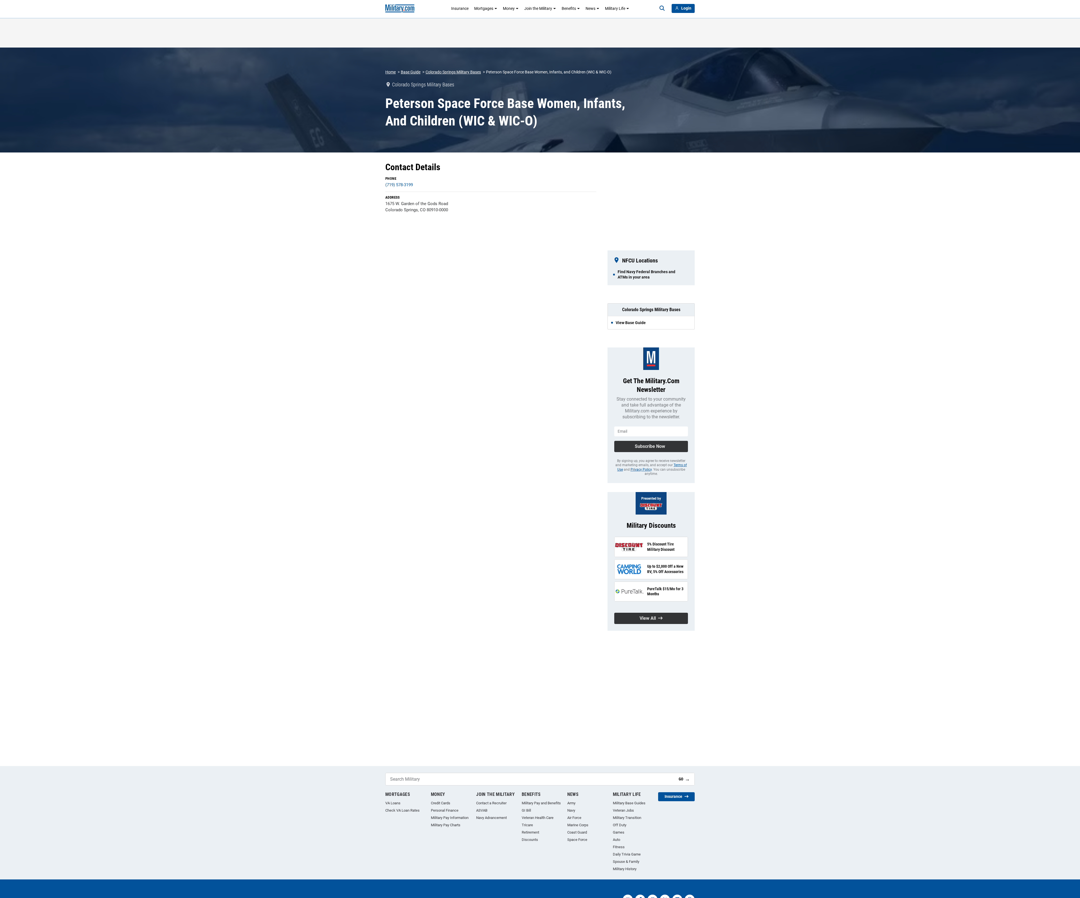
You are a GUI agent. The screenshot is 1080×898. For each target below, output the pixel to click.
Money (509, 8)
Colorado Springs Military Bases (453, 72)
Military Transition (627, 818)
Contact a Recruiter (491, 803)
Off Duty (619, 825)
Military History (624, 869)
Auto (616, 840)
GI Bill (526, 810)
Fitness (619, 847)
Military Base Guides (629, 803)
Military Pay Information (450, 818)
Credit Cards (440, 803)
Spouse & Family (626, 861)
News (590, 8)
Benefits (569, 8)
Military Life (615, 8)
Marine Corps (577, 825)
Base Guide (410, 72)
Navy (571, 810)
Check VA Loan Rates (402, 810)
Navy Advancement (491, 818)
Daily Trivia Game (627, 854)
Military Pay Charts (445, 825)
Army (571, 803)
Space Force (577, 840)
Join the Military (538, 8)
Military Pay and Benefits (541, 803)
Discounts (530, 840)
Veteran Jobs (623, 810)
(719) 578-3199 (399, 184)
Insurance (460, 8)
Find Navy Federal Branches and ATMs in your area (646, 274)
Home (390, 72)
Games (618, 832)
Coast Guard (577, 832)
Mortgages (483, 8)
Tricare (527, 825)
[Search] (662, 8)
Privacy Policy (641, 470)
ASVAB (481, 810)
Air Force (574, 818)
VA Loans (392, 803)
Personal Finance (444, 810)
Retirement (530, 832)
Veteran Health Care (538, 818)
